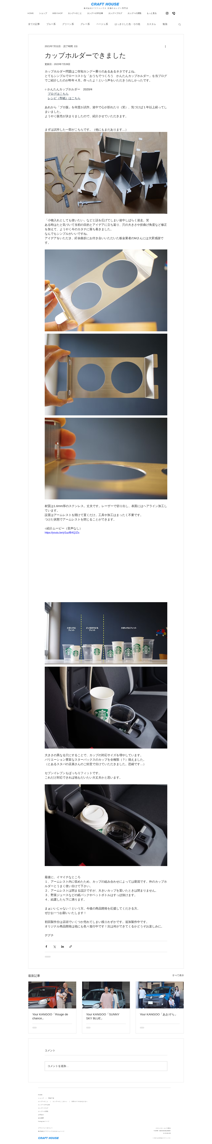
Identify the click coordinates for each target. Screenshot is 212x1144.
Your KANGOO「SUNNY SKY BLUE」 (102, 1016)
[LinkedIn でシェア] (62, 946)
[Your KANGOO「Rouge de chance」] (52, 995)
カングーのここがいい (60, 1101)
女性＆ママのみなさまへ (80, 1101)
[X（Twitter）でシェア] (54, 946)
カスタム (151, 24)
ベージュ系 (102, 24)
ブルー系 (51, 24)
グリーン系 (68, 24)
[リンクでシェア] (70, 946)
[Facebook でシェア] (46, 946)
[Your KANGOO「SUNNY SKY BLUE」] (106, 995)
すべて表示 (178, 975)
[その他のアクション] (165, 46)
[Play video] (106, 565)
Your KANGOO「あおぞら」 (159, 1014)
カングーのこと (43, 1101)
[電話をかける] (173, 13)
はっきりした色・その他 (127, 24)
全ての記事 (34, 24)
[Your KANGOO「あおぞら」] (160, 995)
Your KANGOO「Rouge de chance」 (50, 1016)
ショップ (41, 1098)
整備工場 (51, 1098)
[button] (179, 24)
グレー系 (85, 24)
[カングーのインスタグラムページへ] (167, 13)
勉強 (165, 24)
